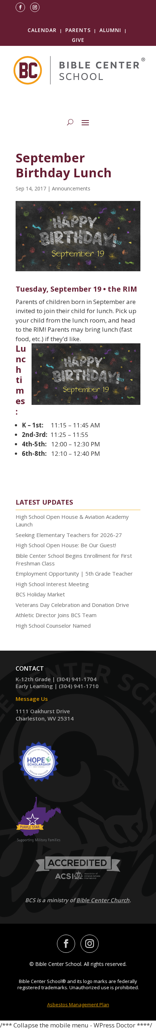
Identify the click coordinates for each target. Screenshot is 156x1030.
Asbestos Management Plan (78, 1004)
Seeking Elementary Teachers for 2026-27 (69, 534)
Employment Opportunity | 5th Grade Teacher (74, 573)
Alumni (110, 30)
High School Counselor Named (53, 625)
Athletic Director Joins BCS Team (56, 615)
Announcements (71, 188)
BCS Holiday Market (40, 594)
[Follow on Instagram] (35, 7)
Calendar (42, 30)
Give (78, 39)
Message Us (32, 698)
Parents (78, 30)
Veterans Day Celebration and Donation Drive (72, 604)
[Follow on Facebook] (20, 7)
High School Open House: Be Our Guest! (66, 545)
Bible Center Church (103, 900)
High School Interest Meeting (52, 584)
